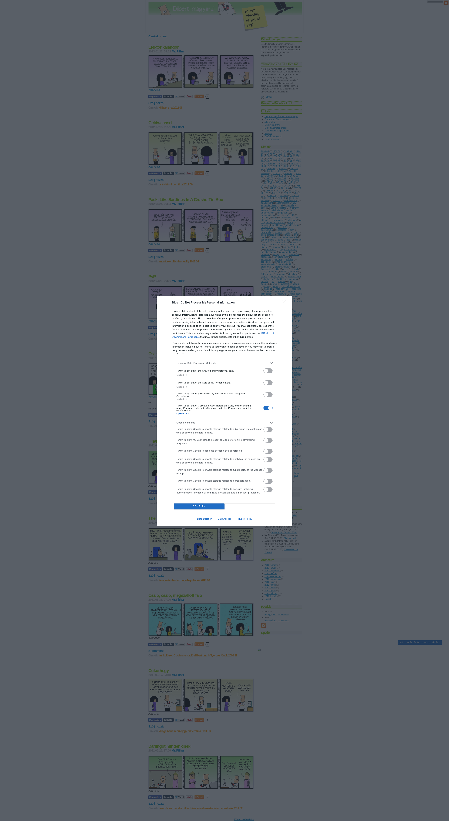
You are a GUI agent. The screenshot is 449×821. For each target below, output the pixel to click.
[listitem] (224, 363)
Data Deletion (204, 518)
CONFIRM (199, 506)
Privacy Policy (244, 518)
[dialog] (224, 410)
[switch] (268, 370)
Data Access (224, 518)
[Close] (285, 302)
